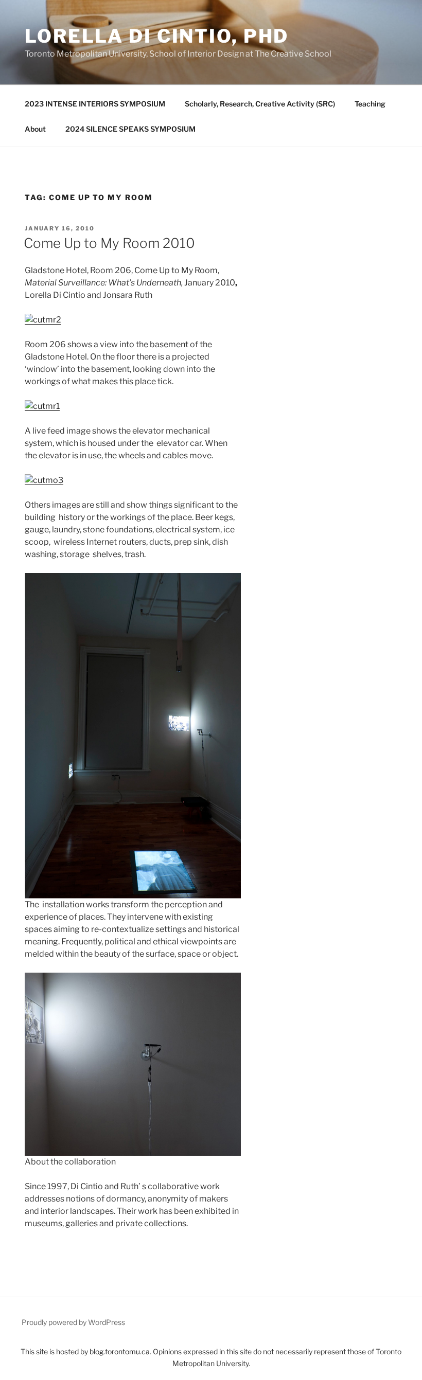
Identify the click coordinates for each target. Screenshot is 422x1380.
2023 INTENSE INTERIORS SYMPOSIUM (95, 103)
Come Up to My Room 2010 (109, 243)
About (35, 128)
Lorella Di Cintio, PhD (157, 36)
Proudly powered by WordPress (73, 1322)
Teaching (370, 103)
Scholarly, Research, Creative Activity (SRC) (260, 103)
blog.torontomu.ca (120, 1351)
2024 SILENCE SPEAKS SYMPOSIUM (130, 128)
